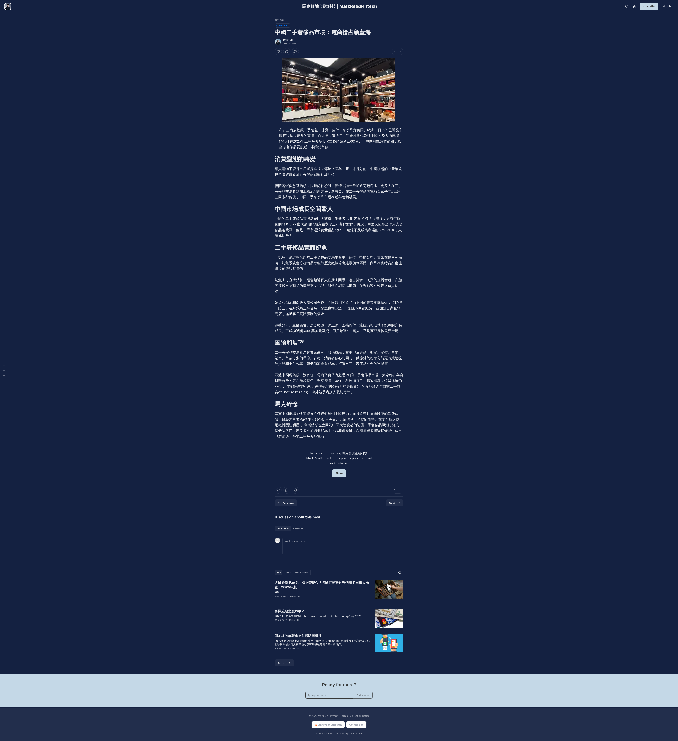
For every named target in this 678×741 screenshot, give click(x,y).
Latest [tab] (288, 572)
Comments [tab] (283, 528)
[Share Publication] (634, 6)
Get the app (356, 724)
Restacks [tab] (298, 528)
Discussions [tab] (301, 572)
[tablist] (290, 528)
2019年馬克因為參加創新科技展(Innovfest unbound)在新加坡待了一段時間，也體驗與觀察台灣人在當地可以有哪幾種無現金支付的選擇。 (322, 642)
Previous (288, 503)
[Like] (278, 51)
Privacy (334, 715)
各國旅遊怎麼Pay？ (289, 611)
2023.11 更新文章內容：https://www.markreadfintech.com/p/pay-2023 (318, 616)
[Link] (270, 159)
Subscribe (648, 6)
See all (282, 663)
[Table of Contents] (3, 370)
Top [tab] (279, 572)
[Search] (626, 6)
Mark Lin (288, 40)
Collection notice (360, 715)
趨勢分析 (280, 20)
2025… (279, 592)
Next (392, 503)
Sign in (667, 6)
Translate (282, 25)
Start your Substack (330, 724)
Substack (321, 733)
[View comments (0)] (286, 51)
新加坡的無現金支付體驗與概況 (298, 636)
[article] (339, 591)
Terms (344, 715)
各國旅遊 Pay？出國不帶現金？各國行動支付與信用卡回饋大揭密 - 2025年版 (322, 585)
